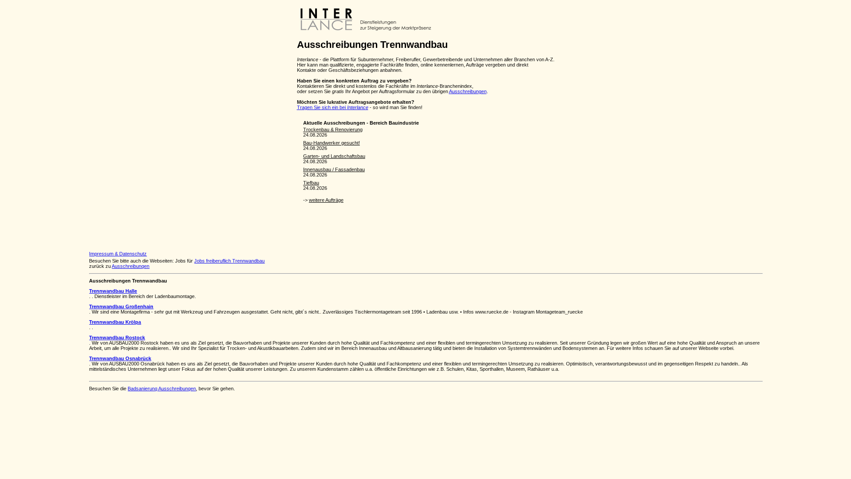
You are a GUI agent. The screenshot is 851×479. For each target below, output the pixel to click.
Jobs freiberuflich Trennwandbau (229, 260)
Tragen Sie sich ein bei (332, 107)
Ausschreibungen (468, 91)
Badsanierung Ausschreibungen (162, 388)
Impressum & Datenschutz (118, 253)
